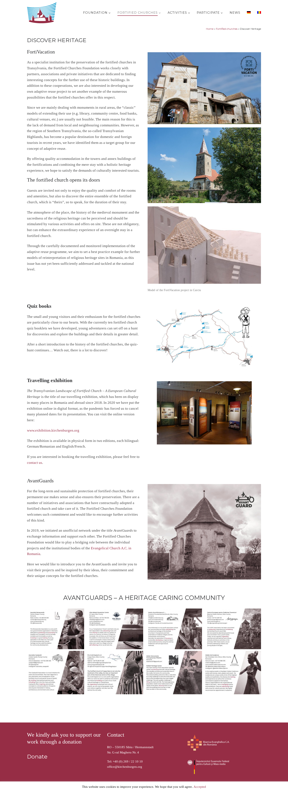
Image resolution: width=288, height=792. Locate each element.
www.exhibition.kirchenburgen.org (53, 430)
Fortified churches (226, 28)
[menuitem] (248, 12)
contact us (34, 463)
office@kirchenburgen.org (124, 766)
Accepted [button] (200, 786)
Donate (37, 756)
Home (209, 28)
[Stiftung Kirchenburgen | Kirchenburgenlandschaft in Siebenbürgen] (43, 12)
